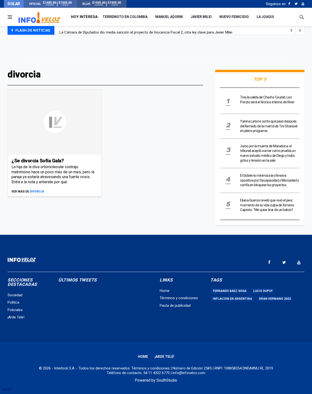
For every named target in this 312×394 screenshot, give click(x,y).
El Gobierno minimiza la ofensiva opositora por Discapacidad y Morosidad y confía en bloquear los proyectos (269, 180)
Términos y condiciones (179, 298)
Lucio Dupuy (263, 291)
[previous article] (300, 30)
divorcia (37, 191)
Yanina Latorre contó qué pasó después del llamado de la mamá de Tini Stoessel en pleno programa (268, 126)
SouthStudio (166, 380)
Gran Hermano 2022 (275, 298)
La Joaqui (265, 17)
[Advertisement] (156, 51)
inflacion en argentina (232, 298)
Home (164, 291)
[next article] (291, 30)
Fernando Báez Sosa (229, 291)
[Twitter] (296, 4)
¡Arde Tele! (16, 317)
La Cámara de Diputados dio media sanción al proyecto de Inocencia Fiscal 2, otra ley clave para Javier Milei (145, 30)
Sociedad (15, 295)
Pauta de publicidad (175, 305)
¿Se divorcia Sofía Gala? (37, 161)
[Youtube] (302, 4)
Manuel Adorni (169, 17)
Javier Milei (201, 17)
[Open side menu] (10, 17)
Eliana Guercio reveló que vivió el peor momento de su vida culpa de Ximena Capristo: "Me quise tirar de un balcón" (267, 205)
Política (13, 302)
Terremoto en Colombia (125, 17)
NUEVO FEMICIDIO (234, 17)
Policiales (15, 310)
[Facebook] (289, 4)
